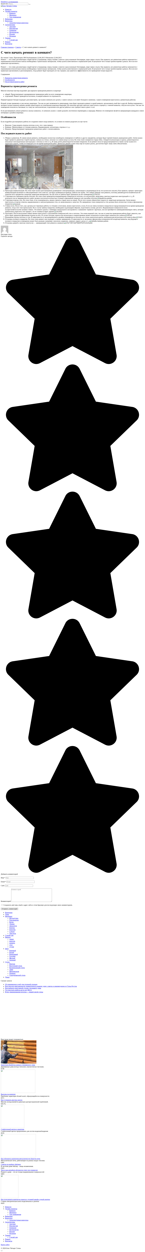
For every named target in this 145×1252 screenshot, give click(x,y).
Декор (7, 977)
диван (11, 939)
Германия (12, 30)
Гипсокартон (14, 920)
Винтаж (12, 964)
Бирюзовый (13, 954)
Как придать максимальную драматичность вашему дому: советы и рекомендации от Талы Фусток (41, 986)
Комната (12, 13)
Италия (12, 34)
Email (3, 882)
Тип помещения (15, 17)
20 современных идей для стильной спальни (21, 984)
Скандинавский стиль (17, 975)
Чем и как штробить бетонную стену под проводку (19, 1170)
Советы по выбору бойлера (11, 1164)
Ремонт (7, 42)
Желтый (12, 958)
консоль (12, 941)
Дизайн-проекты (11, 11)
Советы (18, 47)
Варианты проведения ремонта (16, 78)
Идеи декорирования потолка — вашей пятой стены (24, 992)
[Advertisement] (64, 1013)
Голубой (12, 956)
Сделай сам (13, 40)
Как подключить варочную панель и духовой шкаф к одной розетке (25, 1199)
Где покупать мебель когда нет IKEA (18, 990)
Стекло (12, 931)
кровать (12, 943)
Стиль (7, 962)
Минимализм (14, 971)
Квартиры (8, 912)
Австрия (12, 26)
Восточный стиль (15, 966)
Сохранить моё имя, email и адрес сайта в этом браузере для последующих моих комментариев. (37, 905)
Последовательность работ (14, 82)
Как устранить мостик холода (11, 1100)
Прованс (12, 973)
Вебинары (9, 19)
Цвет (7, 949)
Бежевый (12, 950)
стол (11, 945)
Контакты (8, 44)
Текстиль (12, 933)
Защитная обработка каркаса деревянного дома (18, 1065)
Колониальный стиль (17, 968)
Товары (8, 38)
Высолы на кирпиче (8, 1094)
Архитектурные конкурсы (18, 23)
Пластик (12, 930)
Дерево (12, 924)
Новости (8, 9)
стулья (11, 947)
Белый (11, 952)
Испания (12, 36)
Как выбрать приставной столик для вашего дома (23, 988)
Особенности (10, 80)
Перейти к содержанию (9, 2)
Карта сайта (5, 1245)
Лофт (11, 969)
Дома (7, 914)
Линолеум (13, 926)
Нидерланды (14, 32)
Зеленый (12, 960)
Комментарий (6, 901)
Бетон (11, 922)
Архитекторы (10, 25)
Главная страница (7, 47)
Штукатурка (13, 918)
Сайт (2, 885)
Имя (3, 878)
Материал (12, 15)
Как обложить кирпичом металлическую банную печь (20, 1159)
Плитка (12, 928)
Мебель (8, 937)
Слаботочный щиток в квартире (12, 1129)
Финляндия (13, 28)
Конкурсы (8, 21)
